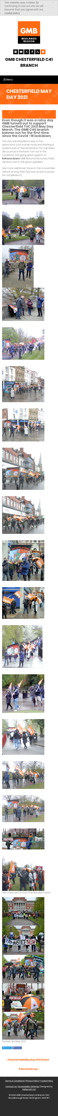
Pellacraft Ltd (29, 1089)
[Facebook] (32, 51)
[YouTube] (21, 51)
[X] (26, 51)
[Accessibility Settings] (43, 51)
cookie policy (12, 13)
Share (8, 1048)
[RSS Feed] (37, 51)
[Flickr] (15, 51)
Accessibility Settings (28, 1086)
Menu (8, 79)
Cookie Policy (46, 1080)
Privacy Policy (32, 1080)
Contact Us (11, 1086)
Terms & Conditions (14, 1080)
